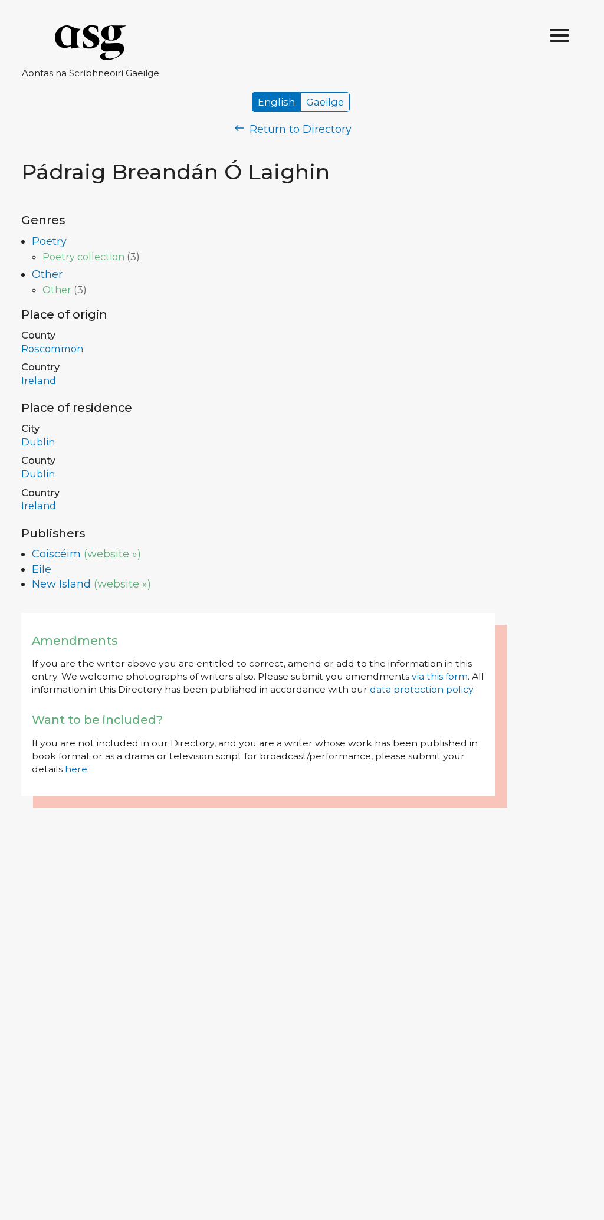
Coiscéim (56, 553)
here (76, 769)
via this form (440, 676)
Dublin (38, 442)
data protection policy (421, 689)
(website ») (112, 553)
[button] (560, 36)
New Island (61, 584)
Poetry (49, 241)
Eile (41, 569)
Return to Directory (299, 129)
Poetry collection (83, 257)
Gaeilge (325, 102)
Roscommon (52, 349)
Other (47, 274)
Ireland (38, 380)
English (276, 102)
